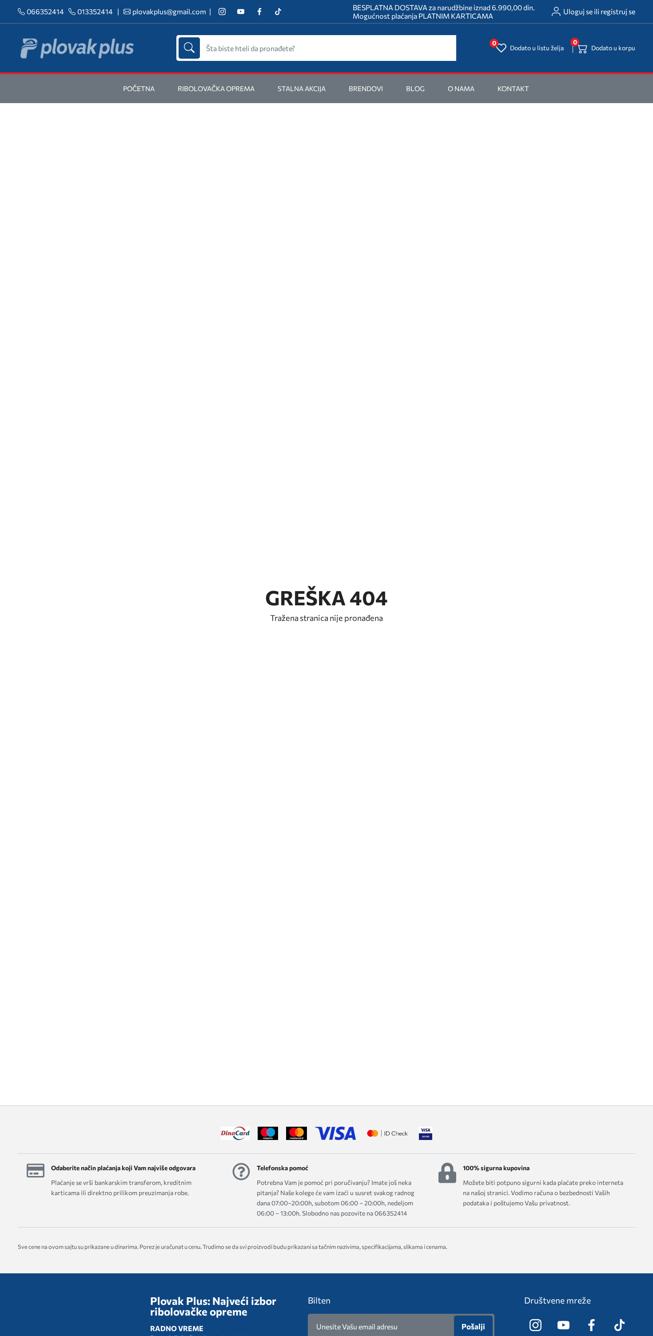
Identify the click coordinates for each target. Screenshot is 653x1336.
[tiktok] (278, 12)
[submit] (189, 48)
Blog (415, 88)
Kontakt (513, 88)
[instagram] (222, 12)
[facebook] (259, 12)
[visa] (425, 1133)
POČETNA (139, 88)
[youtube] (240, 12)
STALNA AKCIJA (302, 88)
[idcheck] (387, 1133)
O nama (461, 88)
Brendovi (366, 88)
